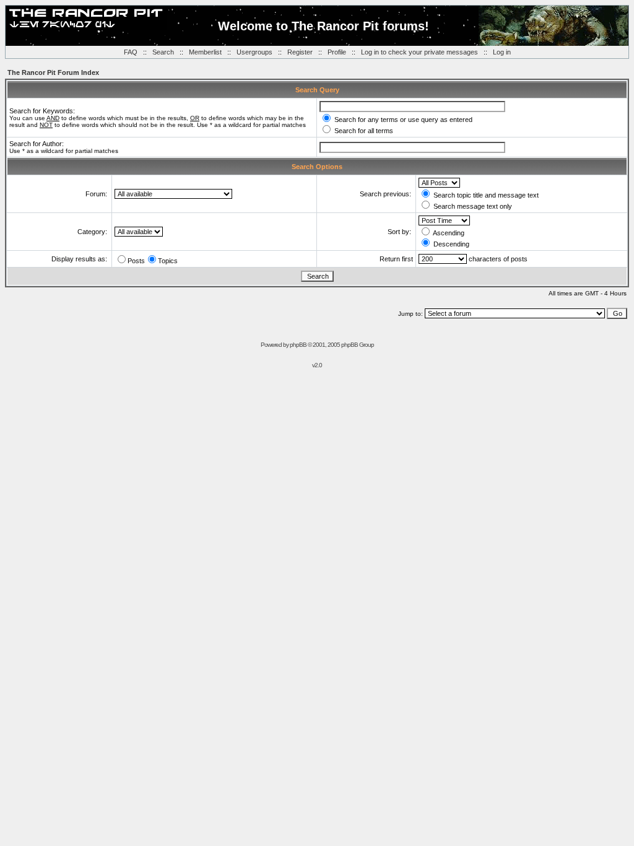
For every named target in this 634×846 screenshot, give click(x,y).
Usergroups (254, 52)
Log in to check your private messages (419, 52)
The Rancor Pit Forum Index (53, 72)
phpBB (298, 344)
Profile (337, 52)
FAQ (130, 52)
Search (163, 52)
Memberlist (205, 52)
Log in (502, 52)
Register (300, 52)
